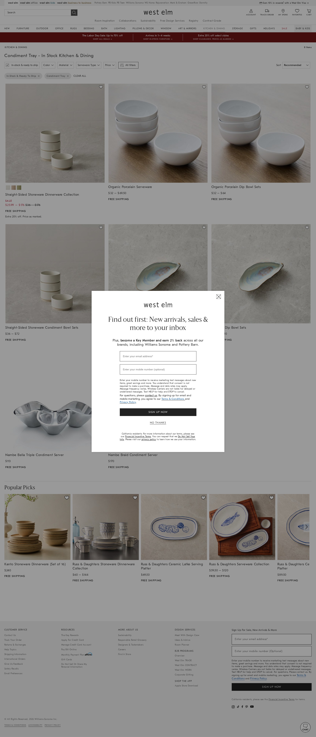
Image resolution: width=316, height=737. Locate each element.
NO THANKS (158, 422)
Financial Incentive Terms (138, 436)
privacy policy (149, 439)
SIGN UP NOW (158, 412)
